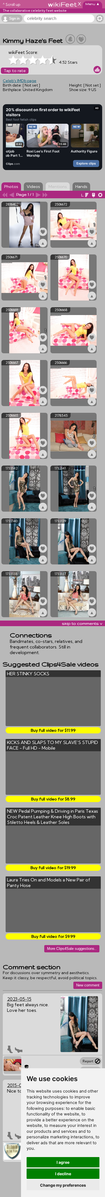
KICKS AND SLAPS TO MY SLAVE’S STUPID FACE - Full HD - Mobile (52, 745)
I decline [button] (63, 1173)
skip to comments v (82, 623)
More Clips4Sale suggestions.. (72, 948)
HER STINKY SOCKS (28, 673)
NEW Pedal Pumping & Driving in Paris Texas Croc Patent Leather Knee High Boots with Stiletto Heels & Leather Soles (52, 816)
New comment (87, 985)
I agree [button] (63, 1162)
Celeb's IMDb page (19, 80)
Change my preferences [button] (63, 1185)
